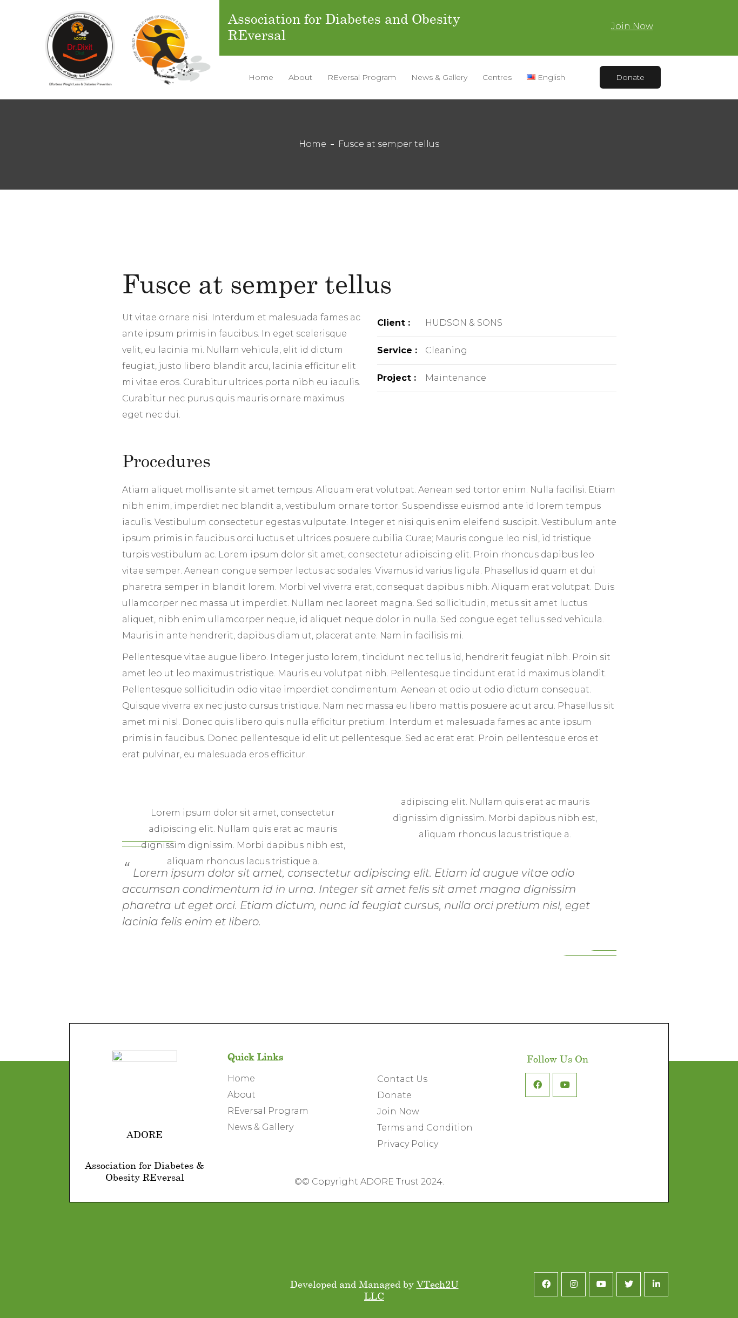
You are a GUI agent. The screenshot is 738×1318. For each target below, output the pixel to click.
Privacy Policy (407, 1144)
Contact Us (402, 1079)
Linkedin (656, 1284)
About (241, 1095)
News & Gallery (260, 1127)
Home (312, 144)
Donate (630, 77)
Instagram (573, 1284)
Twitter (628, 1284)
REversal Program (267, 1111)
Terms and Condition (425, 1127)
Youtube (565, 1085)
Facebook (537, 1085)
